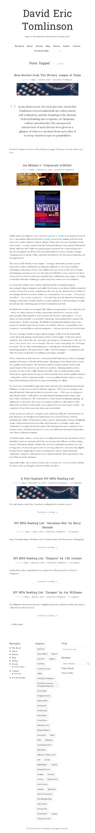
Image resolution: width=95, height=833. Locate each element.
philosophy (41, 750)
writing (54, 814)
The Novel (19, 46)
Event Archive (19, 667)
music (52, 735)
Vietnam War (42, 809)
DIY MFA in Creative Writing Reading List (45, 684)
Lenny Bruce (42, 720)
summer (40, 789)
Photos (56, 46)
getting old (41, 706)
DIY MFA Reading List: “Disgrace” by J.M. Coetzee (47, 558)
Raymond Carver (43, 769)
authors (54, 654)
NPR (39, 740)
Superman (52, 789)
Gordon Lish (42, 711)
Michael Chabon (43, 730)
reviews (40, 779)
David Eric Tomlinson (47, 20)
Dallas (39, 673)
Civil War (40, 664)
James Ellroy (42, 715)
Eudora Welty (42, 701)
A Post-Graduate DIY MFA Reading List (47, 478)
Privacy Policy (67, 673)
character (41, 659)
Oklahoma (49, 740)
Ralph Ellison (42, 765)
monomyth (41, 735)
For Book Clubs (41, 51)
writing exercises (44, 819)
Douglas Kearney (43, 696)
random (54, 765)
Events (66, 46)
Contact (76, 46)
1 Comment (73, 532)
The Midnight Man (44, 799)
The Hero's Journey (44, 794)
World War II (42, 814)
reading (40, 774)
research (51, 774)
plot (38, 760)
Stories (39, 46)
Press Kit (17, 674)
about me (41, 649)
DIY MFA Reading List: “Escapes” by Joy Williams (47, 592)
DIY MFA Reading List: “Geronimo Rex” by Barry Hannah (47, 525)
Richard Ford (52, 779)
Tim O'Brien (42, 804)
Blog (48, 46)
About (30, 46)
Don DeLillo (41, 691)
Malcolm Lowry (43, 725)
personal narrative (44, 745)
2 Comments (76, 483)
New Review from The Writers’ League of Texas (47, 75)
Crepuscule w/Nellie (54, 236)
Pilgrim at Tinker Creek (46, 755)
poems (47, 760)
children (52, 659)
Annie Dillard (42, 654)
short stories (42, 784)
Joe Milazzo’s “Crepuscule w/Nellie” (47, 165)
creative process (43, 669)
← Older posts (16, 624)
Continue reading (47, 512)
